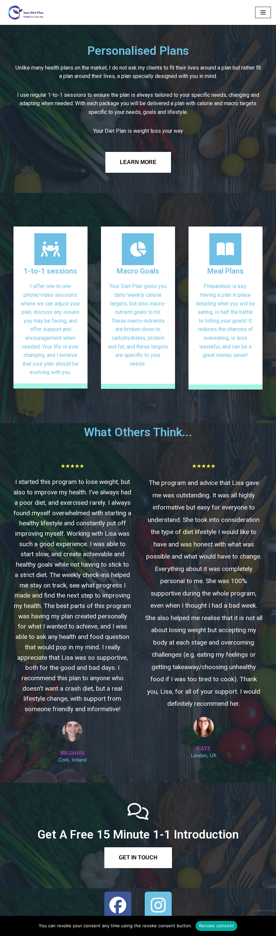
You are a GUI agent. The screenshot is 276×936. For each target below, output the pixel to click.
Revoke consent (216, 925)
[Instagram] (158, 905)
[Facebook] (117, 905)
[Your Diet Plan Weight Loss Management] (25, 12)
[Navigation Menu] (263, 12)
